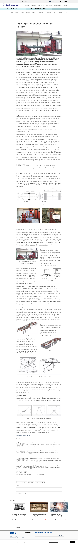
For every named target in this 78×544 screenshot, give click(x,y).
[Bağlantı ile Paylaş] (26, 489)
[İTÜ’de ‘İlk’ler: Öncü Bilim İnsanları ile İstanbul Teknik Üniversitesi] (19, 507)
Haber (22, 12)
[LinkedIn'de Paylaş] (23, 489)
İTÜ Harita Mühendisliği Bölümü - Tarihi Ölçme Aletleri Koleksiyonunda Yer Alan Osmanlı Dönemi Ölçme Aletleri (39, 515)
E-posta (36, 533)
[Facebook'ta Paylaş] (17, 489)
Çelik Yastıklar (30, 482)
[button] (33, 5)
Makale (17, 12)
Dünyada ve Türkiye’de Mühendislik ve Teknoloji (56, 515)
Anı (54, 12)
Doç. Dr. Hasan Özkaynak (40, 482)
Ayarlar (66, 542)
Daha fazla (60, 12)
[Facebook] (60, 1)
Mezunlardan (48, 12)
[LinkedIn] (64, 1)
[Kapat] (76, 542)
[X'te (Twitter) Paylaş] (20, 489)
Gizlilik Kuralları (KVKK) (53, 542)
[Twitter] (62, 1)
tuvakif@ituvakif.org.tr (14, 537)
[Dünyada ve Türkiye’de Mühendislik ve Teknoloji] (59, 507)
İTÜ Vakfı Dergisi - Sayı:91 (21, 482)
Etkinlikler (41, 12)
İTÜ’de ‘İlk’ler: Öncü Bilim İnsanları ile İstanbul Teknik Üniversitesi (19, 515)
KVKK (23, 537)
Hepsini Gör (65, 500)
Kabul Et (72, 542)
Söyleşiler (34, 12)
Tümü (11, 12)
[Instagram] (66, 1)
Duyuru (28, 12)
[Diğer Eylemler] (61, 20)
